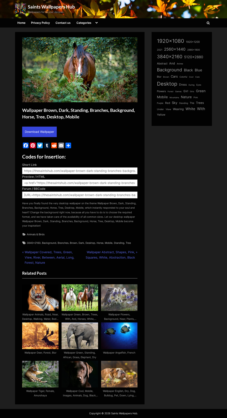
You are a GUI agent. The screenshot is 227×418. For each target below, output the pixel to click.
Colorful (183, 76)
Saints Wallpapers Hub (51, 6)
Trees (200, 103)
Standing (119, 242)
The (192, 102)
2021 (159, 49)
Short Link (29, 165)
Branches (63, 242)
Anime (180, 63)
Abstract (162, 63)
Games (178, 91)
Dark (81, 242)
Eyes (198, 84)
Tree (128, 242)
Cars (174, 76)
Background (49, 242)
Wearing (178, 109)
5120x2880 (193, 57)
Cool (191, 77)
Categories (83, 23)
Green (201, 91)
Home (21, 23)
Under (160, 109)
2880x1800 (193, 49)
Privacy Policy (40, 23)
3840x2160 (34, 242)
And (172, 63)
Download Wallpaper (39, 132)
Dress (183, 84)
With (201, 109)
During (192, 85)
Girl (185, 91)
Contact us (63, 23)
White (190, 109)
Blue (198, 70)
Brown (73, 242)
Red (167, 103)
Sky (174, 103)
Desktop (90, 242)
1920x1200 (193, 42)
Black (188, 70)
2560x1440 (175, 49)
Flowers (161, 91)
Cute (197, 77)
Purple (160, 103)
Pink (195, 97)
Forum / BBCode (33, 189)
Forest (170, 91)
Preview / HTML (33, 176)
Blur (159, 76)
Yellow (161, 114)
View (168, 109)
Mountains (174, 97)
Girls (192, 91)
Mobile (108, 242)
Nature (186, 97)
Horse (100, 242)
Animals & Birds (36, 234)
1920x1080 (170, 41)
